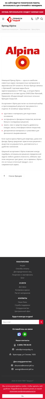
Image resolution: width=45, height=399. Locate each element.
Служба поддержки (22, 305)
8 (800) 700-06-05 (24, 345)
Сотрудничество (22, 308)
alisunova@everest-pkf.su (24, 365)
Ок (22, 396)
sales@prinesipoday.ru (24, 349)
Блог (22, 278)
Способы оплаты (22, 268)
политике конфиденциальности (22, 391)
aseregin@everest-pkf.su (24, 369)
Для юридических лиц (22, 272)
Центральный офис (22, 311)
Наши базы (22, 302)
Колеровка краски (22, 290)
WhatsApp (24, 334)
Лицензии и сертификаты (22, 275)
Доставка (22, 287)
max (19, 334)
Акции (22, 265)
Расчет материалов (22, 293)
